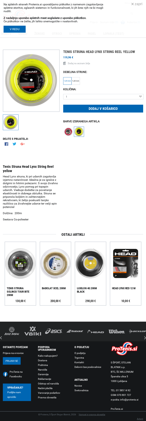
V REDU (14, 29)
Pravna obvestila (47, 397)
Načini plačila (45, 388)
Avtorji (140, 419)
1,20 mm (75, 81)
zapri (138, 4)
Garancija (43, 374)
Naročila (42, 369)
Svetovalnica (81, 390)
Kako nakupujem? (48, 355)
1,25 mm (67, 81)
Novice (78, 385)
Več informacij (23, 253)
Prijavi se (12, 360)
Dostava (42, 360)
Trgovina (79, 357)
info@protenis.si (129, 399)
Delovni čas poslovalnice (87, 367)
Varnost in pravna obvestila (92, 414)
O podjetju (80, 353)
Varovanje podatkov (49, 392)
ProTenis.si (117, 408)
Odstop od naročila (48, 383)
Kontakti (79, 362)
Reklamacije (44, 378)
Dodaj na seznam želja (79, 63)
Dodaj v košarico (103, 108)
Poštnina (43, 365)
